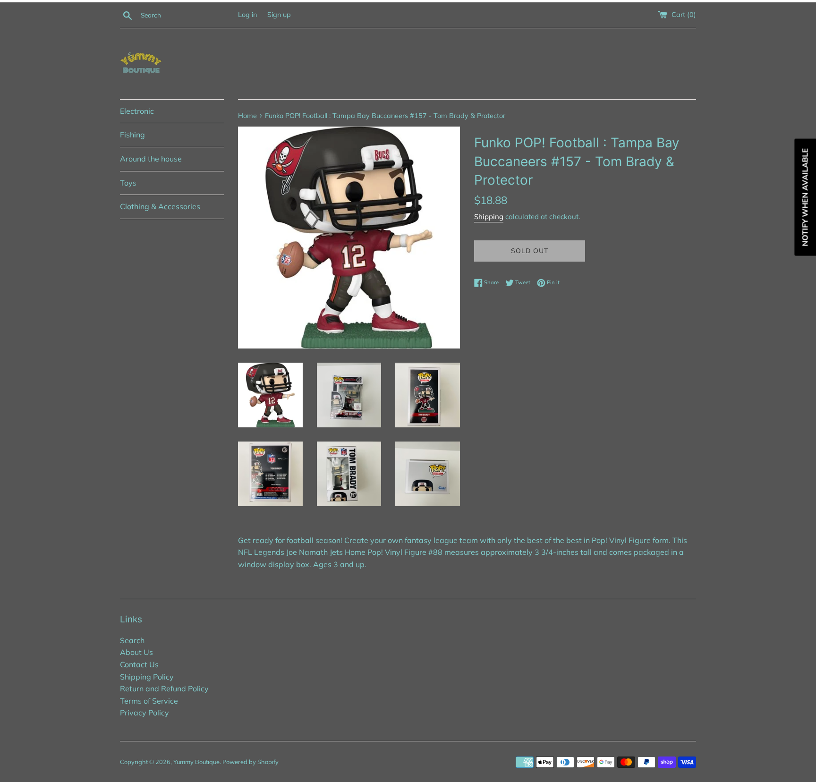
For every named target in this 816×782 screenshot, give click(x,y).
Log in (247, 14)
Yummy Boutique (196, 761)
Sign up (279, 14)
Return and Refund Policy (164, 688)
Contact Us (139, 664)
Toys (128, 182)
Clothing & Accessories (160, 206)
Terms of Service (149, 701)
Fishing (132, 134)
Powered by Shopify (250, 761)
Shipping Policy (147, 676)
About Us (136, 652)
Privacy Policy (144, 712)
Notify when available (804, 197)
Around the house (151, 158)
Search (132, 640)
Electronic (137, 111)
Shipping (488, 216)
